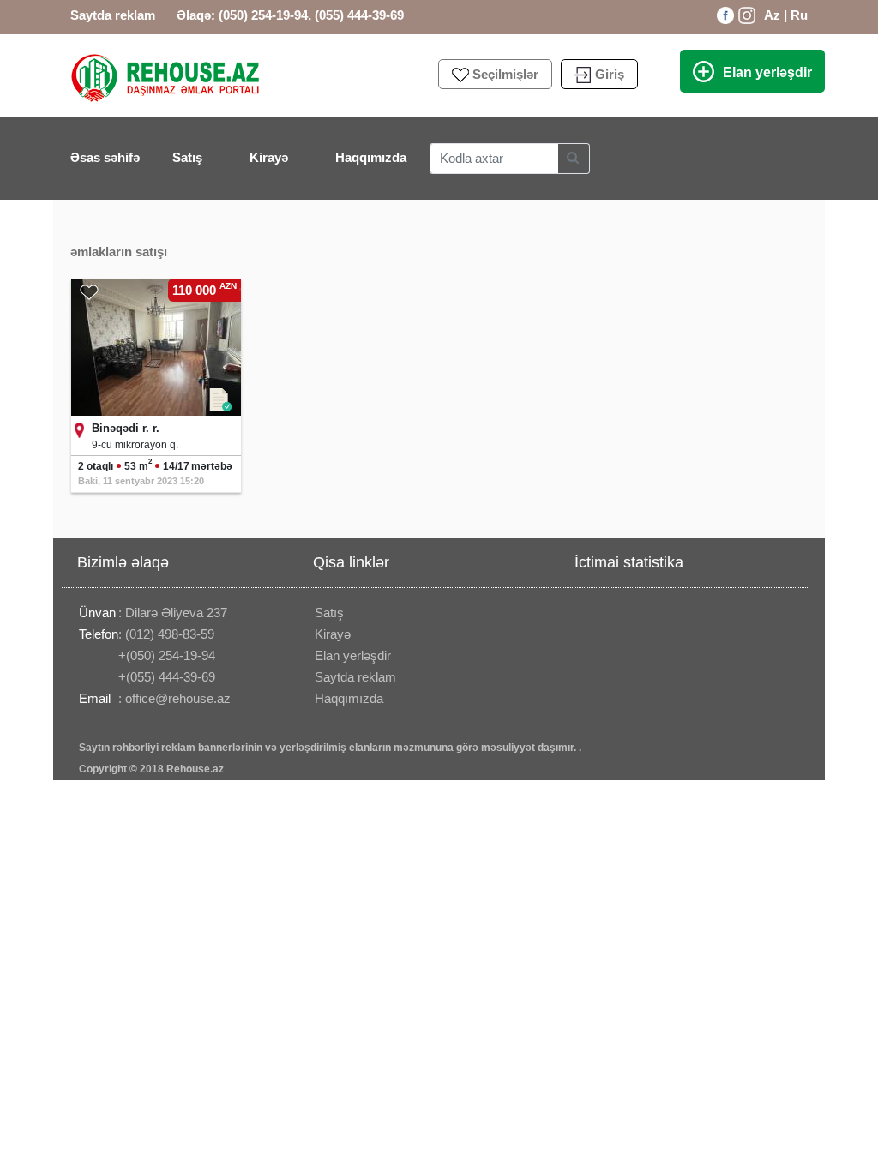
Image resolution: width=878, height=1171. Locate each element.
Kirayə (272, 157)
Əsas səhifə (105, 157)
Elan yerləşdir (767, 72)
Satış (190, 157)
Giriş (609, 74)
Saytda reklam (112, 15)
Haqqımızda (370, 157)
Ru (799, 15)
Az (772, 15)
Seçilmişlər (505, 74)
